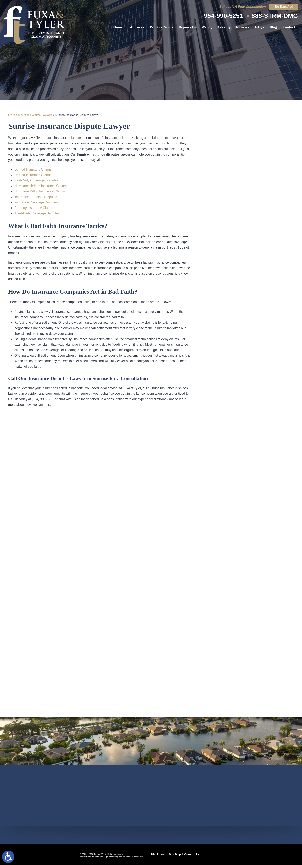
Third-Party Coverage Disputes (37, 213)
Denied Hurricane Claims (32, 169)
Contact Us (192, 854)
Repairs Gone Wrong (195, 27)
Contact (288, 27)
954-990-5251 (223, 15)
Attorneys (136, 27)
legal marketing (111, 857)
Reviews (242, 27)
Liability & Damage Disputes (252, 176)
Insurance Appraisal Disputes (35, 197)
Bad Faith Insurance (253, 190)
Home (118, 27)
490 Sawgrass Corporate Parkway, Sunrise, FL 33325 (151, 834)
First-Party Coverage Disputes (36, 180)
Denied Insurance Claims (32, 175)
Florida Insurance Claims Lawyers (30, 114)
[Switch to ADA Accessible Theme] (8, 857)
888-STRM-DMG (274, 15)
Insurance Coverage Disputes (36, 202)
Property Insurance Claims (33, 208)
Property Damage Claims (253, 203)
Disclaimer (158, 854)
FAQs (259, 27)
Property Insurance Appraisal (252, 216)
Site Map (175, 854)
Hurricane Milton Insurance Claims (39, 191)
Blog (273, 27)
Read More (247, 307)
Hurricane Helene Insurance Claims (40, 186)
